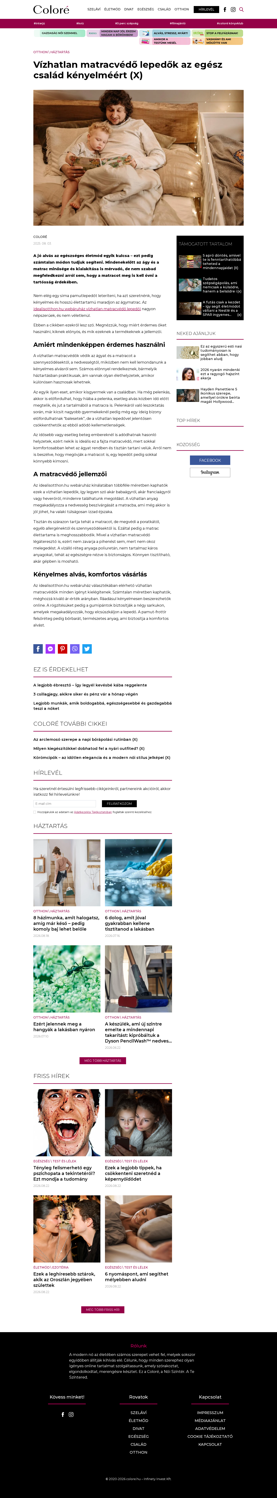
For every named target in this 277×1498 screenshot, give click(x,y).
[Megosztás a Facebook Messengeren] (50, 649)
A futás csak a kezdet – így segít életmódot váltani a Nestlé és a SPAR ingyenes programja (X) (221, 310)
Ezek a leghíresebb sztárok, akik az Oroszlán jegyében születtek (64, 1279)
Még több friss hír (102, 1310)
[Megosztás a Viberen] (75, 649)
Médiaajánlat (210, 1420)
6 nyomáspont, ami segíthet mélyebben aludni (136, 1276)
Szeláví (93, 9)
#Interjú (39, 23)
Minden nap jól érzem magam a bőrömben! (112, 33)
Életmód (112, 9)
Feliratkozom (119, 804)
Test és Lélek (64, 1161)
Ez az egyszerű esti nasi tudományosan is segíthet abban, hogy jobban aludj (221, 352)
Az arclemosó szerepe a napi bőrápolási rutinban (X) (85, 739)
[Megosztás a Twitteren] (87, 649)
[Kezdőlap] (51, 9)
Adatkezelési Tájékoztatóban (93, 812)
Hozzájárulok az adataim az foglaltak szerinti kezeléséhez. (94, 812)
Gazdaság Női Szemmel (59, 33)
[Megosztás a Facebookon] (38, 649)
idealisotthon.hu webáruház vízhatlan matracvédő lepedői (87, 309)
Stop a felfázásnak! (217, 33)
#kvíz (80, 23)
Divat (129, 9)
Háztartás (60, 52)
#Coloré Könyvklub (230, 23)
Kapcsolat (210, 1444)
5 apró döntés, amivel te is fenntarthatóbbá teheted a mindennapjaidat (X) (222, 261)
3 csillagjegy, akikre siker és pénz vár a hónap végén (85, 694)
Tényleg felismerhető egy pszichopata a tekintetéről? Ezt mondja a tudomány (64, 1173)
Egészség (145, 9)
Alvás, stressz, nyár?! (165, 33)
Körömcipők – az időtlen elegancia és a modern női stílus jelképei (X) (101, 757)
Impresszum (210, 1412)
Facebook (210, 460)
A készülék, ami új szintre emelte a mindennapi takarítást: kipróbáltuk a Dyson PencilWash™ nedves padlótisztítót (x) (136, 1035)
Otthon (181, 9)
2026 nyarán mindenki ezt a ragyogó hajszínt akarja (220, 374)
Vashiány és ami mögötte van (217, 41)
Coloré (40, 237)
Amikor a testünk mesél (165, 41)
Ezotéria (60, 1267)
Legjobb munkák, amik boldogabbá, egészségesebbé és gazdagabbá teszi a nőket (102, 706)
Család (164, 9)
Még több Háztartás (102, 1061)
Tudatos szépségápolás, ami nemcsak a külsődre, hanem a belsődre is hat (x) (221, 287)
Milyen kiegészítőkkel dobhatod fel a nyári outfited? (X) (89, 748)
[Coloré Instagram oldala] (233, 9)
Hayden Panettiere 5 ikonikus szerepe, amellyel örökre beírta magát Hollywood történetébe (220, 397)
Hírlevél (206, 9)
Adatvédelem (210, 1428)
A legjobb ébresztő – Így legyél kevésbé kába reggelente (90, 685)
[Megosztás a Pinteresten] (62, 649)
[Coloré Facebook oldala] (225, 9)
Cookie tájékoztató (210, 1436)
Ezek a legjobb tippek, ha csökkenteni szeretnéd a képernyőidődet (133, 1173)
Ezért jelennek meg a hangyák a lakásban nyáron (64, 1026)
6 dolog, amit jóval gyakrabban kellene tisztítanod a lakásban (129, 923)
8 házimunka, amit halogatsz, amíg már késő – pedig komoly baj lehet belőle (66, 923)
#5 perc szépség (126, 23)
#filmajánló (178, 23)
